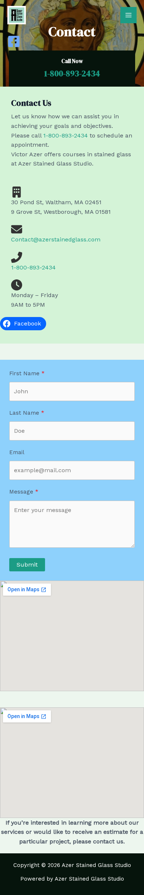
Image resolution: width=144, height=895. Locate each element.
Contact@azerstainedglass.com (55, 239)
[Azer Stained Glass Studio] (16, 15)
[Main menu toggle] (128, 15)
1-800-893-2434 (72, 73)
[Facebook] (13, 41)
